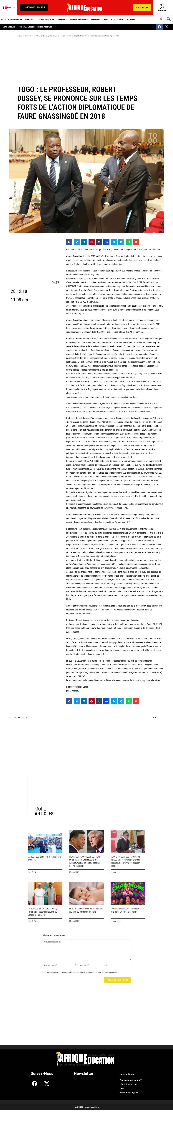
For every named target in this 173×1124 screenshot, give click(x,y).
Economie (14, 19)
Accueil (19, 36)
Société (114, 19)
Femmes (73, 19)
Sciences (105, 19)
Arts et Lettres (27, 19)
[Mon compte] (162, 6)
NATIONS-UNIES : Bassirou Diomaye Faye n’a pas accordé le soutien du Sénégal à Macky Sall (43, 911)
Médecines (95, 19)
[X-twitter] (166, 27)
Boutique (131, 19)
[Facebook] (159, 27)
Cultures (40, 19)
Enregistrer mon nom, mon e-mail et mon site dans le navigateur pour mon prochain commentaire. (82, 972)
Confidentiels (62, 19)
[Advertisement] (86, 61)
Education (49, 19)
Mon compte (162, 10)
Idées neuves (83, 19)
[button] (34, 7)
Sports (122, 19)
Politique (5, 19)
